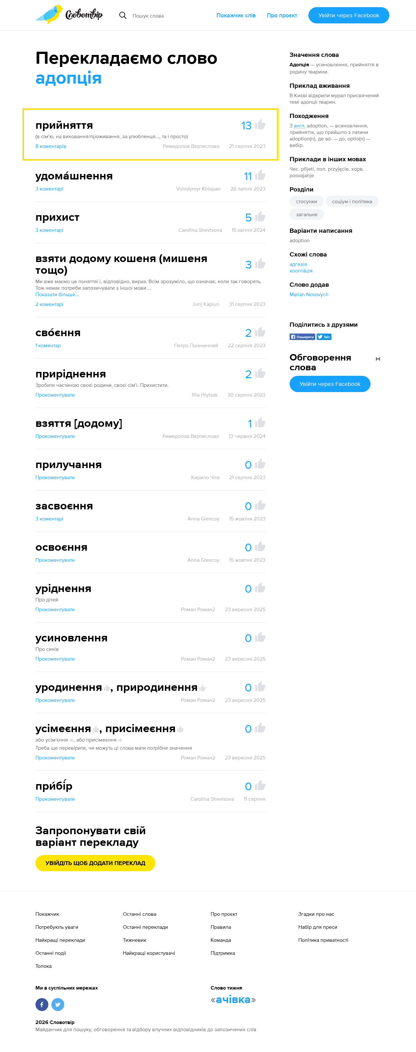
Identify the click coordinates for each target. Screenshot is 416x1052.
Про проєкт (282, 15)
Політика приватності (323, 940)
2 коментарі (49, 304)
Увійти (348, 15)
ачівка (233, 1000)
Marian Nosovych (309, 294)
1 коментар (48, 345)
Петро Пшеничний (196, 345)
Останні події (50, 953)
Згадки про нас (316, 914)
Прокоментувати (55, 395)
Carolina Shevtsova (200, 230)
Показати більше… (57, 294)
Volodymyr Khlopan (198, 188)
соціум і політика (352, 201)
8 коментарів (50, 146)
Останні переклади (145, 927)
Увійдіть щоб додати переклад (95, 863)
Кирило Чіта (205, 477)
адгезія (298, 264)
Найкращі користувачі (149, 953)
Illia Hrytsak (205, 395)
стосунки (306, 201)
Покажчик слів (236, 15)
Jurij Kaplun (205, 304)
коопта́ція (301, 270)
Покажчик (47, 914)
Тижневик (134, 940)
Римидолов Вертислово (191, 146)
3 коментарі (49, 188)
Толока (43, 966)
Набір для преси (317, 927)
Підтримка (223, 953)
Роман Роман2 (198, 609)
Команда (221, 940)
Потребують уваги (56, 927)
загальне (307, 214)
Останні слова (139, 914)
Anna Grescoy (203, 518)
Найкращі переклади (60, 940)
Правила (221, 927)
